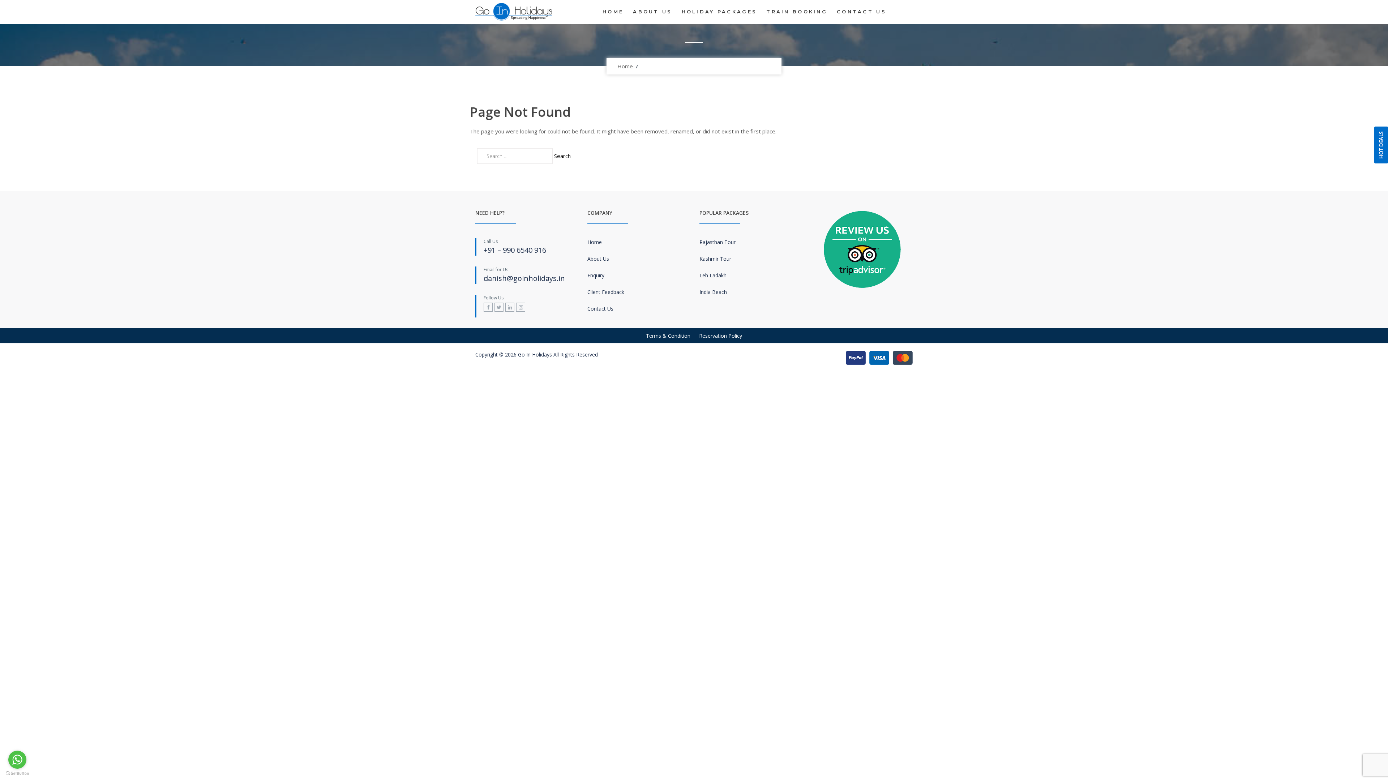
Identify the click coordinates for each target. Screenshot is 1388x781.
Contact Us (861, 11)
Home (613, 11)
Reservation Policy (720, 335)
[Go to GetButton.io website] (17, 773)
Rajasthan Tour (717, 242)
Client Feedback (605, 292)
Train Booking (796, 11)
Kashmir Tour (715, 258)
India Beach (713, 292)
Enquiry (595, 275)
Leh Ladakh (713, 275)
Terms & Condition (668, 335)
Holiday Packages (719, 11)
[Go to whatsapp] (17, 760)
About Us (652, 11)
